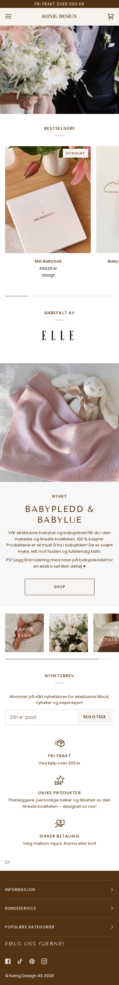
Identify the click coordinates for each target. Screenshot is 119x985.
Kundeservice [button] (20, 908)
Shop (59, 586)
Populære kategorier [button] (30, 927)
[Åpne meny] (14, 16)
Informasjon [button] (20, 889)
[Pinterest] (32, 961)
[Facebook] (8, 961)
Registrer (94, 717)
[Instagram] (44, 961)
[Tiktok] (20, 961)
